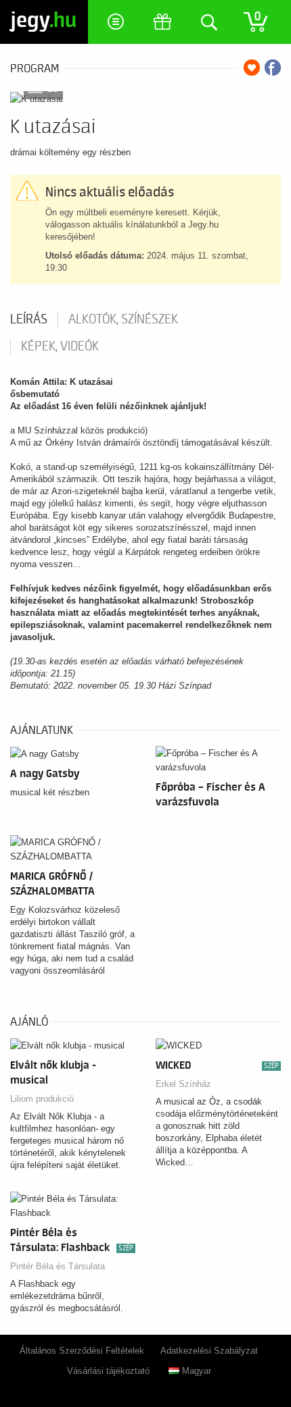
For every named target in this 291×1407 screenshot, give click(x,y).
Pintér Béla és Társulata (57, 1266)
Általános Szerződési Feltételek (82, 1351)
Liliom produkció (42, 1099)
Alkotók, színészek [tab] (123, 319)
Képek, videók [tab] (60, 346)
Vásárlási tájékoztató (108, 1371)
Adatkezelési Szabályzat (209, 1351)
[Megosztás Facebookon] (273, 67)
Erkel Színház (183, 1084)
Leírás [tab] (28, 319)
